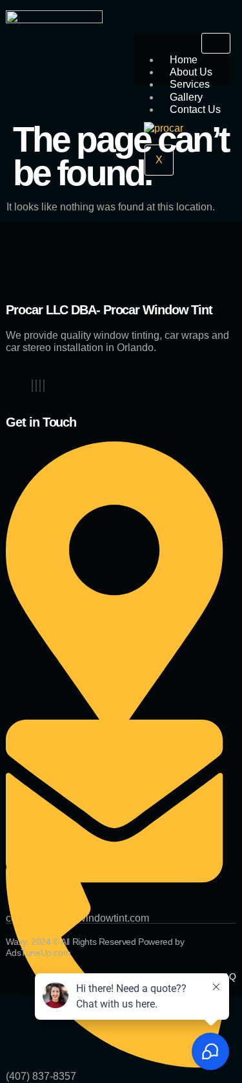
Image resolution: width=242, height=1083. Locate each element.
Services (190, 84)
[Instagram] (40, 386)
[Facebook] (32, 386)
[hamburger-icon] (215, 43)
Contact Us (195, 109)
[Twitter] (36, 386)
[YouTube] (44, 386)
